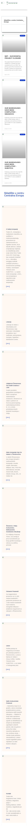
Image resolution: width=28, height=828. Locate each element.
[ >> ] (8, 286)
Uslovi (8, 646)
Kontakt (8, 793)
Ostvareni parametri (12, 591)
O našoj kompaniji (12, 229)
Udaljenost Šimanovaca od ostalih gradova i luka (13, 385)
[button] (23, 21)
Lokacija (8, 322)
